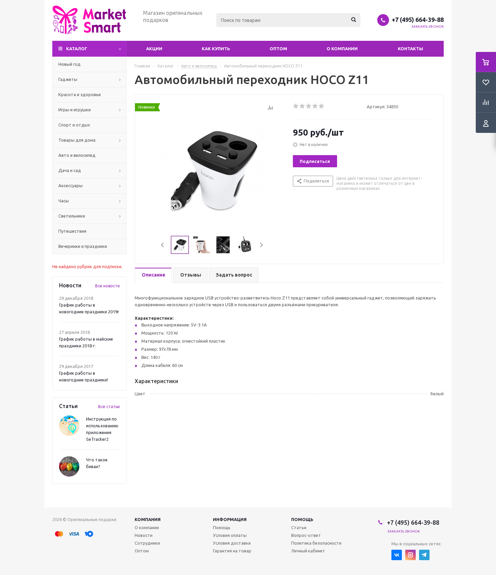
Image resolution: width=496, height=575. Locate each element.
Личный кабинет (308, 550)
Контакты (410, 48)
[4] (315, 106)
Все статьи (109, 406)
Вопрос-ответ (306, 535)
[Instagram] (410, 555)
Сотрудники (147, 543)
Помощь (302, 519)
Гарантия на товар (232, 550)
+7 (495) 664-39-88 (418, 20)
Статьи (298, 527)
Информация (230, 519)
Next (261, 245)
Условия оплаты (230, 535)
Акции (154, 48)
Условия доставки (232, 543)
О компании (342, 48)
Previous (163, 245)
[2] (302, 106)
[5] (322, 106)
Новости (144, 535)
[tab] (153, 275)
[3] (309, 106)
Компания (148, 519)
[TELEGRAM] (424, 555)
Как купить (216, 48)
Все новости (107, 286)
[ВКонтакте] (396, 555)
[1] (296, 106)
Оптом (278, 48)
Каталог (76, 48)
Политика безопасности (316, 543)
